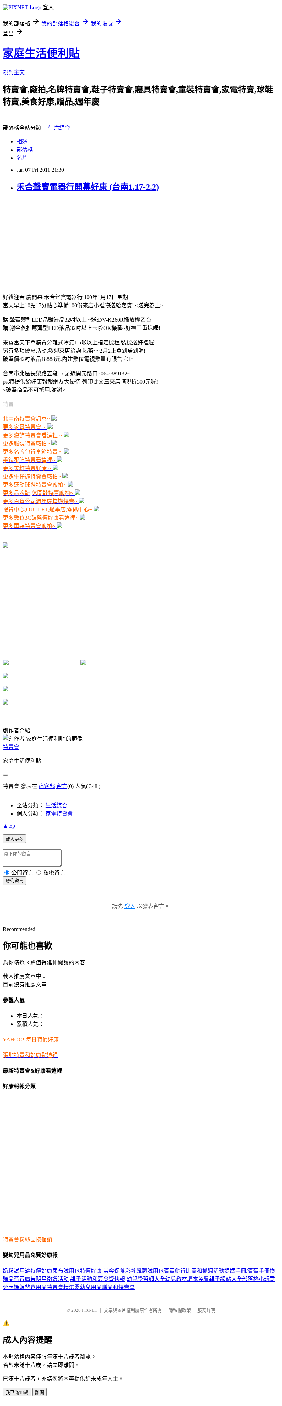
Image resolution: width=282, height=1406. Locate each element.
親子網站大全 (225, 1279)
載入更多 (14, 839)
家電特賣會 (59, 814)
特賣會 (11, 747)
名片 (22, 158)
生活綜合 (59, 128)
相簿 (22, 141)
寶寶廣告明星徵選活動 (41, 1279)
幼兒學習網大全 (146, 1279)
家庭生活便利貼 (41, 53)
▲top (9, 826)
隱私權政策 (180, 1310)
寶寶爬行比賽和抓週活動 (194, 1271)
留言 (61, 786)
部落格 (25, 150)
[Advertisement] (54, 242)
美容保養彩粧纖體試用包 (133, 1271)
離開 (39, 1392)
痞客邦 (47, 786)
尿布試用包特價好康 (77, 1271)
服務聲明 (206, 1310)
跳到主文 (14, 72)
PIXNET (89, 1310)
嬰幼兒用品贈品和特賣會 (104, 1287)
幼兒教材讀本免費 (187, 1279)
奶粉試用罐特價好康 (27, 1271)
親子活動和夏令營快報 (97, 1279)
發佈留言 (14, 881)
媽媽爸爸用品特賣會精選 (44, 1287)
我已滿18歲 (17, 1392)
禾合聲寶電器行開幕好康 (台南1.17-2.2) (88, 186)
